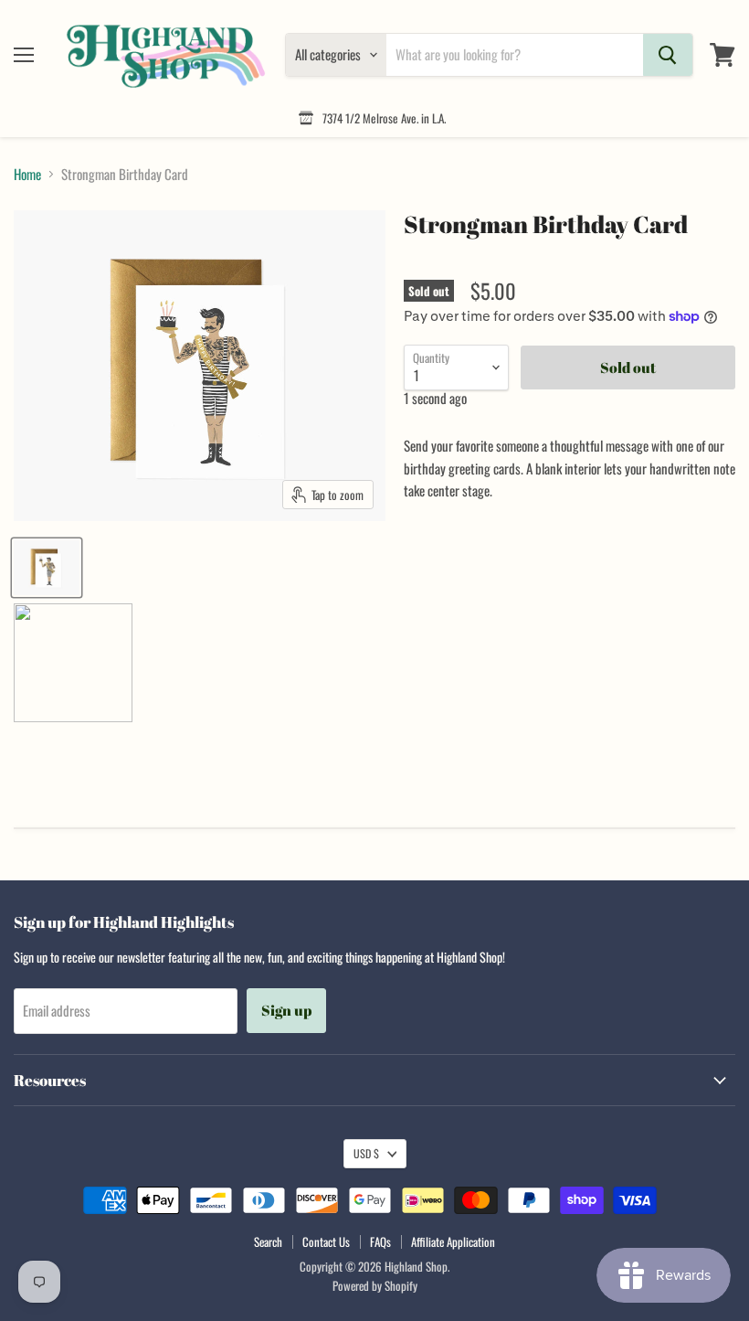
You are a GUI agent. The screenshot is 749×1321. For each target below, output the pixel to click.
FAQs (380, 1241)
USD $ (366, 1153)
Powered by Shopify (374, 1285)
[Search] (667, 55)
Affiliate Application (453, 1241)
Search (268, 1241)
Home (27, 174)
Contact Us (326, 1241)
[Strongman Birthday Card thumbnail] (46, 567)
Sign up (286, 1010)
